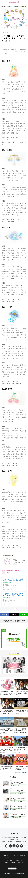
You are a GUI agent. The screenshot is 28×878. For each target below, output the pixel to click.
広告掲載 (13, 857)
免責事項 (7, 862)
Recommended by (17, 772)
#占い (14, 608)
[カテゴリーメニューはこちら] (25, 2)
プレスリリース (21, 862)
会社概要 (13, 862)
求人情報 (7, 857)
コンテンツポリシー (20, 860)
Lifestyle (16, 6)
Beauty (10, 6)
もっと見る (14, 823)
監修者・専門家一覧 (21, 855)
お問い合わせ (21, 857)
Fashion (3, 6)
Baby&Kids (23, 6)
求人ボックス (10, 589)
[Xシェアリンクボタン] (10, 846)
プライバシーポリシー (9, 860)
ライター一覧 (12, 855)
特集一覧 (6, 855)
